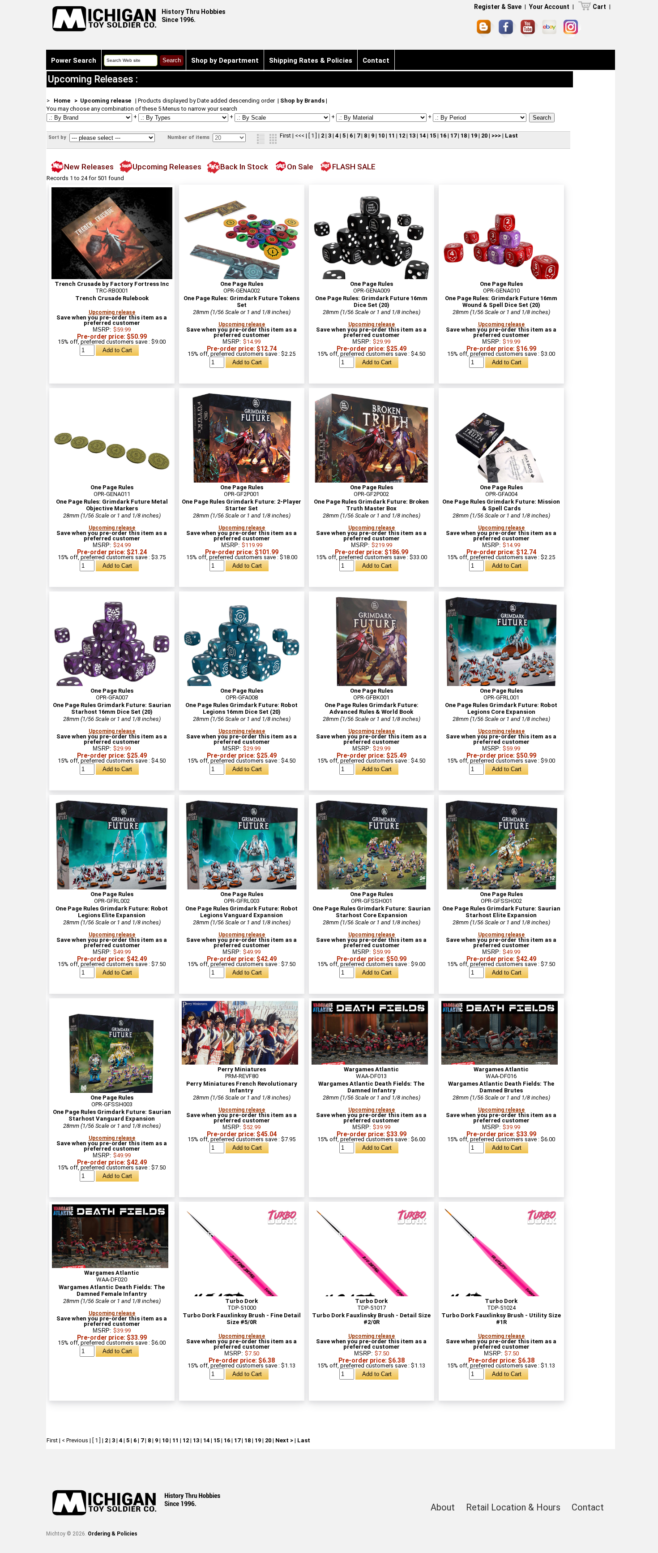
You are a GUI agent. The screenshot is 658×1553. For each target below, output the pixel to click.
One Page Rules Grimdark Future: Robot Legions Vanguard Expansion (241, 912)
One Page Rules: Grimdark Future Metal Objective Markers (112, 505)
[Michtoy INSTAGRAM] (572, 28)
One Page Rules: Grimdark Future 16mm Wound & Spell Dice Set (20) (501, 301)
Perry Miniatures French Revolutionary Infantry (241, 1087)
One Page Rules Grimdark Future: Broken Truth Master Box (371, 505)
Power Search (73, 60)
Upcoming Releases (166, 166)
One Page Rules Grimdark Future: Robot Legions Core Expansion (501, 708)
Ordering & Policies (112, 1534)
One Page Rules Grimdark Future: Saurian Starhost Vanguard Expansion (112, 1115)
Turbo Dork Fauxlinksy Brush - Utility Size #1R (501, 1318)
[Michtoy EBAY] (551, 28)
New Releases (89, 166)
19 (474, 135)
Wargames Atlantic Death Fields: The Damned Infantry (371, 1087)
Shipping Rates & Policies (310, 60)
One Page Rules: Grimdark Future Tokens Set (241, 301)
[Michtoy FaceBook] (508, 29)
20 (484, 135)
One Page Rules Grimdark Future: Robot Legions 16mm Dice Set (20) (241, 708)
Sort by (58, 137)
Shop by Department (225, 60)
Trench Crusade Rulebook (112, 298)
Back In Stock (244, 166)
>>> (496, 135)
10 (381, 135)
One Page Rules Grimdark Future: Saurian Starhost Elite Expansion (501, 912)
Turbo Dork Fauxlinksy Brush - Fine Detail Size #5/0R (242, 1318)
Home (62, 100)
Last (511, 135)
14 (422, 135)
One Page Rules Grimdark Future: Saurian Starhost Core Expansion (371, 912)
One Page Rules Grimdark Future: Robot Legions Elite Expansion (112, 912)
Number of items (189, 137)
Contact (376, 60)
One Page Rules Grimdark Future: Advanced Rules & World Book (372, 708)
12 (402, 135)
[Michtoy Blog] (486, 29)
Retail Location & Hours (513, 1507)
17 (453, 135)
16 (443, 135)
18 (464, 135)
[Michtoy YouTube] (529, 28)
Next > (284, 1440)
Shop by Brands (302, 100)
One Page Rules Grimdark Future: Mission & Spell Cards (501, 505)
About (443, 1507)
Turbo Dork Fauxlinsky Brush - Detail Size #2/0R (371, 1318)
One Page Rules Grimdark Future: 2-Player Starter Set (241, 505)
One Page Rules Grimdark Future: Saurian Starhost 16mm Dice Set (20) (112, 708)
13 (412, 135)
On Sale (300, 166)
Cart (599, 6)
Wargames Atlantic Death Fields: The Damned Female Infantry (112, 1290)
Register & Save (497, 6)
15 (433, 135)
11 (392, 135)
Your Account (549, 6)
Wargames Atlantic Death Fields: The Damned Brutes (501, 1087)
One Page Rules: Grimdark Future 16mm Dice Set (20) (371, 301)
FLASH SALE (354, 166)
